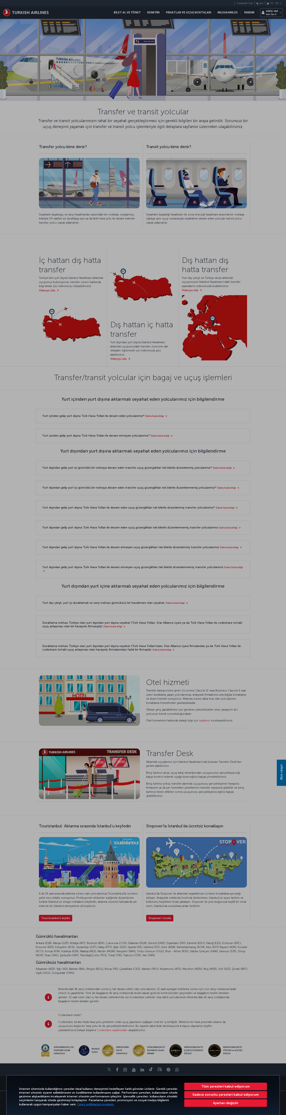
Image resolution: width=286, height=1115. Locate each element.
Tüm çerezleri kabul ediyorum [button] (225, 1086)
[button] (225, 1103)
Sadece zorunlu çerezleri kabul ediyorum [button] (225, 1095)
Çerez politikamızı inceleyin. (95, 1104)
